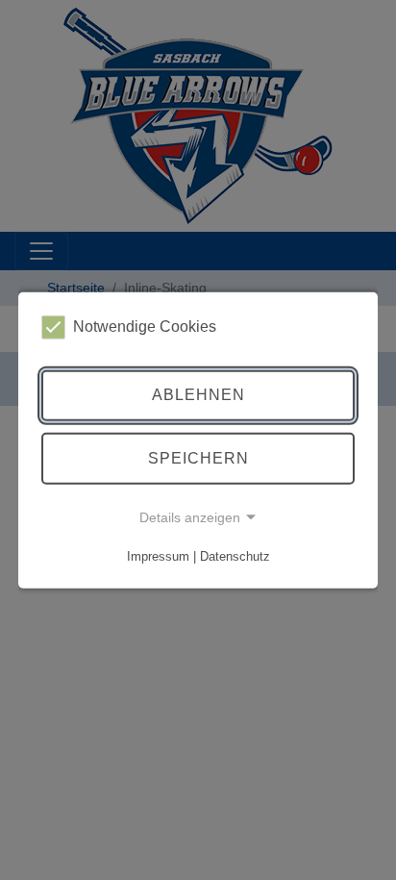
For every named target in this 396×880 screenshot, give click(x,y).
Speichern (198, 458)
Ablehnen (198, 395)
